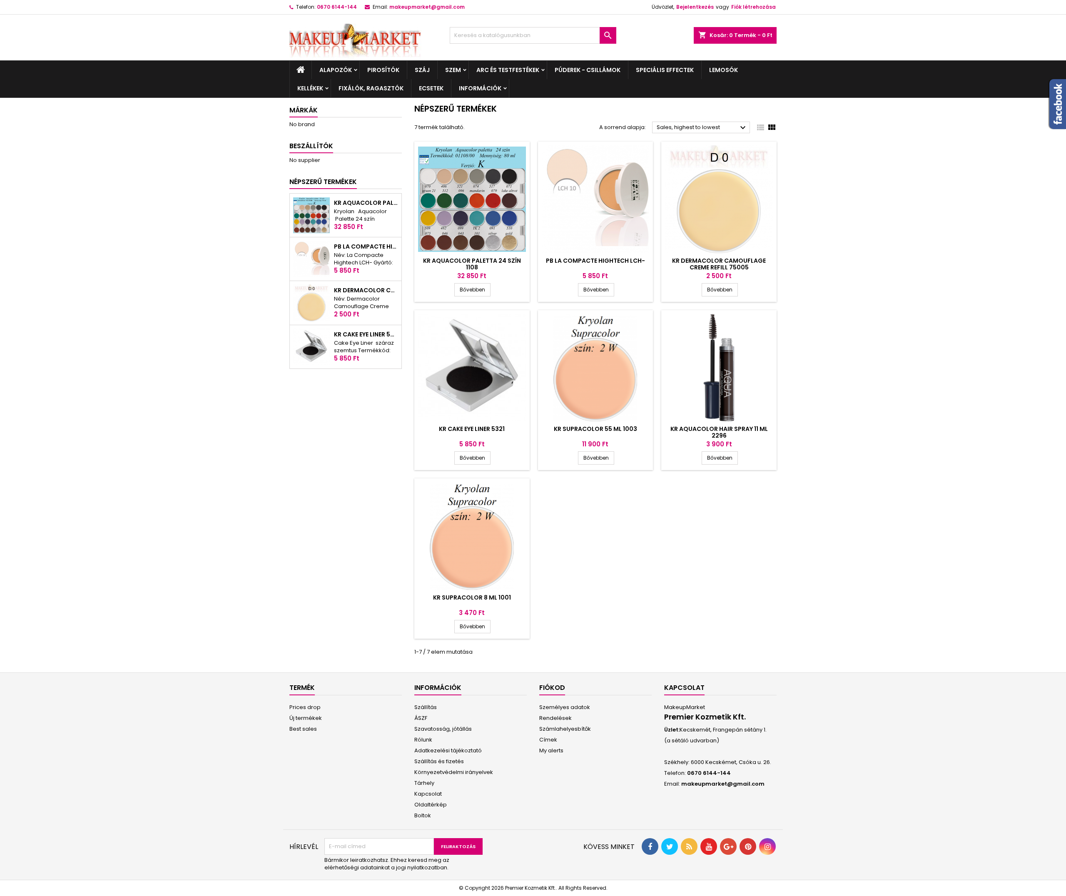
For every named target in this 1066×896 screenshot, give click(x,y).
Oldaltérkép (430, 805)
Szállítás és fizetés (439, 761)
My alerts (551, 750)
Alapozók (335, 70)
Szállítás (425, 707)
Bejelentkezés (695, 6)
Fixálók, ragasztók (371, 88)
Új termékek (305, 718)
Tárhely (424, 783)
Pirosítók (383, 70)
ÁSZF (420, 718)
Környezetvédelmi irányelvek (453, 772)
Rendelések (555, 718)
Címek (548, 740)
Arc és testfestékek (507, 70)
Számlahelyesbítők (565, 729)
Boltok (422, 815)
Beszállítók (311, 146)
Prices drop (305, 707)
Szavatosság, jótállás (443, 729)
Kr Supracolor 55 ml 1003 (595, 429)
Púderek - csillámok (587, 70)
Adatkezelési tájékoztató (448, 750)
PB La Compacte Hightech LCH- (366, 246)
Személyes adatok (564, 707)
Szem (453, 70)
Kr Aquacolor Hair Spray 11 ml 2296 (719, 432)
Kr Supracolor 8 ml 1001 (472, 597)
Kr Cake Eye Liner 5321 (366, 334)
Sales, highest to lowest (702, 128)
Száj (422, 70)
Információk (480, 88)
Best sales (303, 729)
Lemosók (723, 70)
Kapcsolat (428, 794)
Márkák (303, 110)
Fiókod (552, 687)
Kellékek (310, 88)
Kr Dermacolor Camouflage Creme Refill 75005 (366, 290)
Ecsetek (431, 88)
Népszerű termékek (323, 182)
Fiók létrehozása (753, 6)
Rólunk (423, 740)
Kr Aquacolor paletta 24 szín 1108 (366, 202)
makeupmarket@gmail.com (427, 6)
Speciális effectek (665, 70)
